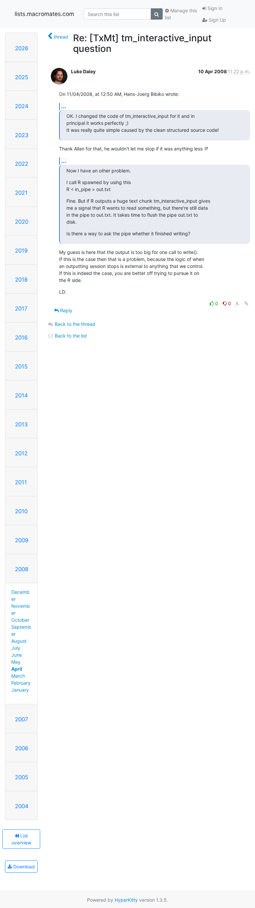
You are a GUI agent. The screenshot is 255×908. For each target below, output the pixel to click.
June (16, 655)
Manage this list (181, 14)
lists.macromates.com (44, 13)
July (15, 648)
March (18, 676)
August (19, 641)
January (20, 690)
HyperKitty (126, 900)
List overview (21, 839)
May (16, 662)
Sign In (214, 8)
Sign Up (217, 20)
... (63, 106)
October (20, 620)
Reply (65, 310)
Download (23, 866)
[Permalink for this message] (246, 303)
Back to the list (70, 336)
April (16, 669)
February (21, 683)
